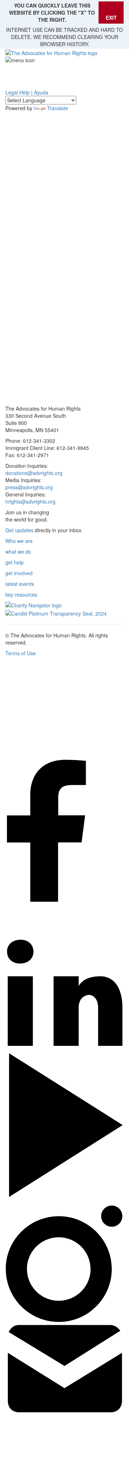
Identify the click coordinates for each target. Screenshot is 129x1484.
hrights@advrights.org (30, 501)
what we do (18, 551)
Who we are (19, 540)
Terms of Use (20, 653)
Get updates (19, 530)
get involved (19, 573)
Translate (57, 108)
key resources (21, 594)
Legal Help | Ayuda (26, 92)
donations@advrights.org (33, 472)
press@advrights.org (29, 487)
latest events (19, 583)
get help (14, 562)
